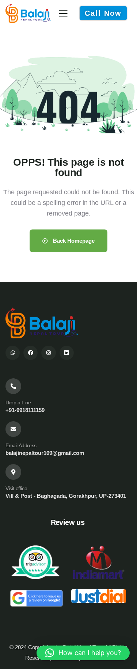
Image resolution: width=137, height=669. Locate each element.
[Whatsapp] (12, 353)
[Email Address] (13, 429)
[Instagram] (48, 353)
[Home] (28, 13)
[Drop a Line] (13, 386)
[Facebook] (30, 353)
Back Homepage (73, 241)
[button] (83, 653)
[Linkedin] (67, 353)
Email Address (21, 445)
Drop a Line (18, 402)
